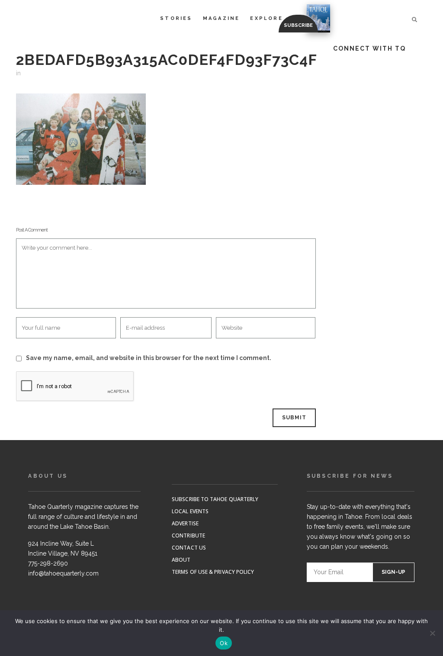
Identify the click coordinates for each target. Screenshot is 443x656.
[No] (432, 633)
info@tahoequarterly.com (63, 573)
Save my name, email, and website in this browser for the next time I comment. (148, 357)
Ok (224, 643)
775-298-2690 (48, 563)
